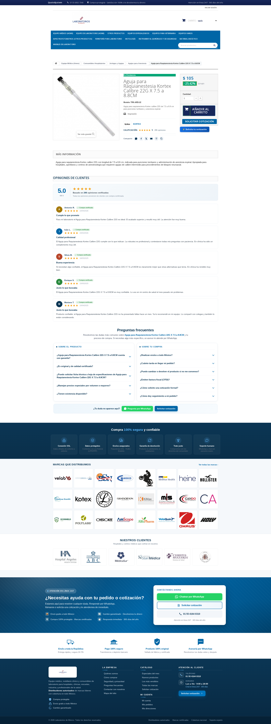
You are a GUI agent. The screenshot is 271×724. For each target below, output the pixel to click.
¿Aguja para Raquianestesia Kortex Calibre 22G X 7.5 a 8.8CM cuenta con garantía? (91, 356)
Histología (130, 39)
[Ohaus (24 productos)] (187, 520)
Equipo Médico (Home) (63, 33)
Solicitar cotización (166, 408)
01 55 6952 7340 (76, 2)
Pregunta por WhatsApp (139, 408)
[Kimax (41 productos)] (146, 499)
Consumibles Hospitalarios (94, 63)
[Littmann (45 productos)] (104, 499)
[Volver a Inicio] (56, 63)
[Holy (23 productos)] (208, 520)
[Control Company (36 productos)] (167, 499)
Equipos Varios (186, 33)
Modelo (127, 102)
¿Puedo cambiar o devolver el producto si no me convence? (169, 371)
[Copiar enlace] (161, 139)
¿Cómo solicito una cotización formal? (159, 388)
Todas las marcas (150, 685)
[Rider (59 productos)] (146, 478)
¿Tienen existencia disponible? (72, 394)
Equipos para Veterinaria (164, 33)
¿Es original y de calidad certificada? (75, 366)
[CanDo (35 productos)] (187, 499)
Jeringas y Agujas (116, 63)
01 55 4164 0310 (193, 676)
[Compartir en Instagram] (156, 139)
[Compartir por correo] (151, 139)
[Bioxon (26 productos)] (146, 520)
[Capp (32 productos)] (208, 499)
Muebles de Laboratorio (64, 44)
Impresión (132, 114)
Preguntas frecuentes (113, 685)
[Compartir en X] (146, 139)
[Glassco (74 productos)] (125, 478)
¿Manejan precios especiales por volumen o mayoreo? (83, 385)
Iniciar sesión (211, 7)
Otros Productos (116, 33)
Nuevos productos (150, 677)
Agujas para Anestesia (137, 63)
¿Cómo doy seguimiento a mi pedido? (158, 396)
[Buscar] (215, 45)
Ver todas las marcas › (208, 465)
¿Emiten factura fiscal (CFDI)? (155, 379)
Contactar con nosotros (114, 689)
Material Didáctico (189, 39)
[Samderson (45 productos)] (125, 499)
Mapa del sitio (110, 693)
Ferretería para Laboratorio (108, 39)
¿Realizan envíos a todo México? (156, 355)
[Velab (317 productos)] (62, 478)
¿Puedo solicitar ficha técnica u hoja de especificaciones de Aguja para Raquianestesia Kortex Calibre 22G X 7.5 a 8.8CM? (91, 376)
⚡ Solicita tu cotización (195, 129)
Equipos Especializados (138, 33)
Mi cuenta (146, 700)
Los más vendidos (150, 681)
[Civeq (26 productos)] (167, 520)
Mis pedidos (147, 704)
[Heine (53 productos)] (187, 478)
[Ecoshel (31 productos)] (62, 520)
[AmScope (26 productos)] (125, 520)
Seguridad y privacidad (114, 681)
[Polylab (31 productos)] (83, 520)
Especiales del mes (150, 673)
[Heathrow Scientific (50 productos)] (62, 499)
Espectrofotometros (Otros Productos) (72, 39)
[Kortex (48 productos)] (83, 499)
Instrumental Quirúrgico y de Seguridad (158, 39)
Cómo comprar (110, 677)
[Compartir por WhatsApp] (136, 139)
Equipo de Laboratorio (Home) (90, 33)
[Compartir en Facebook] (141, 139)
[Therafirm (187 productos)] (83, 478)
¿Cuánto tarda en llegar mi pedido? (157, 363)
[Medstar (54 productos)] (167, 478)
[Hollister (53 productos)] (208, 478)
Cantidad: (187, 94)
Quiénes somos (111, 673)
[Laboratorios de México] (79, 21)
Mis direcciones (149, 708)
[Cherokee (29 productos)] (104, 520)
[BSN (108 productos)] (104, 478)
